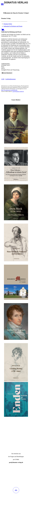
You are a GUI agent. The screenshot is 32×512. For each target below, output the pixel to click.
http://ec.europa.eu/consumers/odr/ (9, 90)
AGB (2, 79)
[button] (16, 490)
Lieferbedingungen (10, 79)
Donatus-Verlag (7, 24)
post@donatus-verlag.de (18, 91)
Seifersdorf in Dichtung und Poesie (12, 26)
